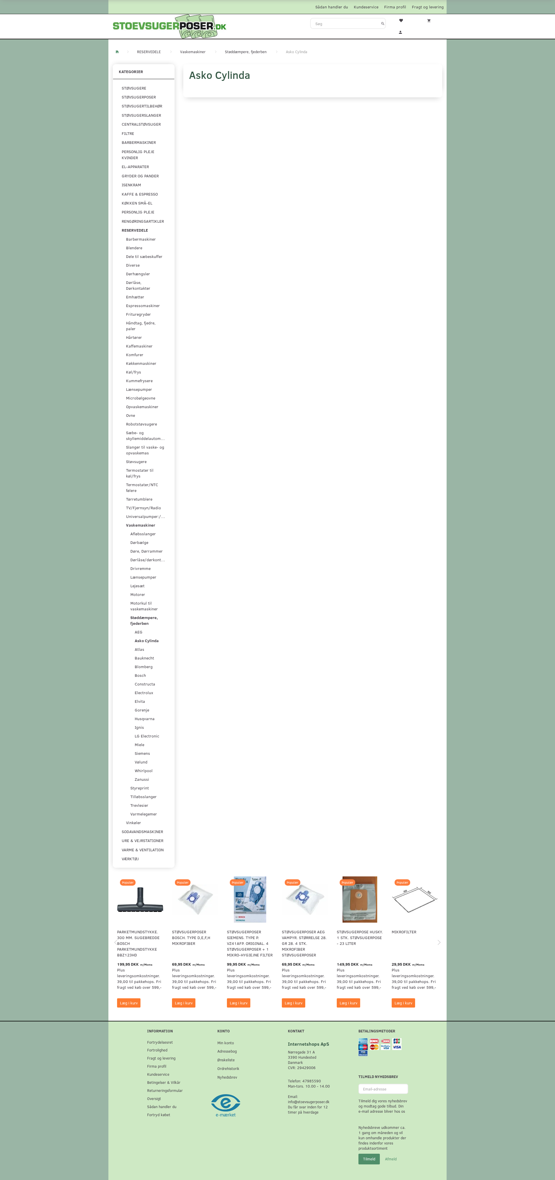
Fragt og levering (428, 7)
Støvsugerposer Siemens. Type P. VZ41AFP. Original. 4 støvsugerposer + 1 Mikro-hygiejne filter (250, 943)
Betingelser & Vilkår (163, 1082)
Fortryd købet (158, 1114)
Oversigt (154, 1098)
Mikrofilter (404, 931)
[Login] (404, 31)
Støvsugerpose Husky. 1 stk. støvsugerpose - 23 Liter (360, 937)
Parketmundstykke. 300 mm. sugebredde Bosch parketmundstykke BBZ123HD (138, 943)
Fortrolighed (157, 1049)
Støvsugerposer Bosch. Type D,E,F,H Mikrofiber (191, 937)
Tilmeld (369, 1159)
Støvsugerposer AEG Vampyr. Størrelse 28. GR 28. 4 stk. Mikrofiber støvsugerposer (304, 943)
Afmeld (391, 1159)
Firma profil (395, 7)
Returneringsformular (165, 1090)
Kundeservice (366, 7)
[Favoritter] (404, 20)
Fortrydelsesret (160, 1042)
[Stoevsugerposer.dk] (170, 26)
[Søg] (382, 23)
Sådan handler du (331, 7)
